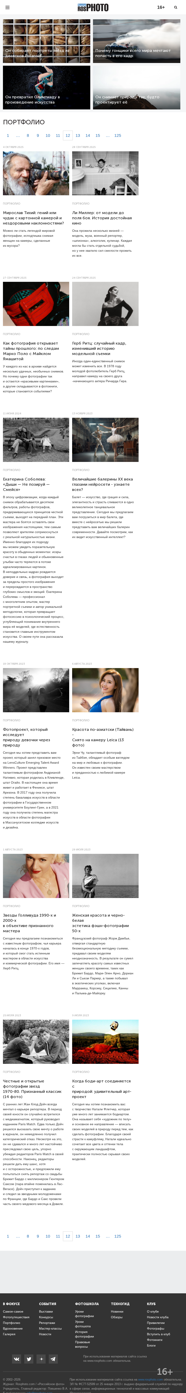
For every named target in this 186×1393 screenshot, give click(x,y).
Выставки (46, 1311)
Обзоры (116, 1317)
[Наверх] (180, 1378)
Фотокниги (154, 1340)
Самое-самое (13, 1311)
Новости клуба (158, 1317)
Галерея (9, 1334)
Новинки (117, 1311)
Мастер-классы (50, 1328)
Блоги (151, 1345)
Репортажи (47, 1323)
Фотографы (155, 1328)
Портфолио (11, 203)
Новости (45, 1334)
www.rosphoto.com (99, 1360)
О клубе (153, 1311)
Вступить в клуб (158, 1334)
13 (78, 135)
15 (97, 135)
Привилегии (156, 1323)
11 (58, 135)
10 (48, 135)
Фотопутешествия (16, 1317)
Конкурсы (46, 1317)
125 (117, 135)
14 (88, 135)
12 (68, 135)
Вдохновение (13, 1328)
